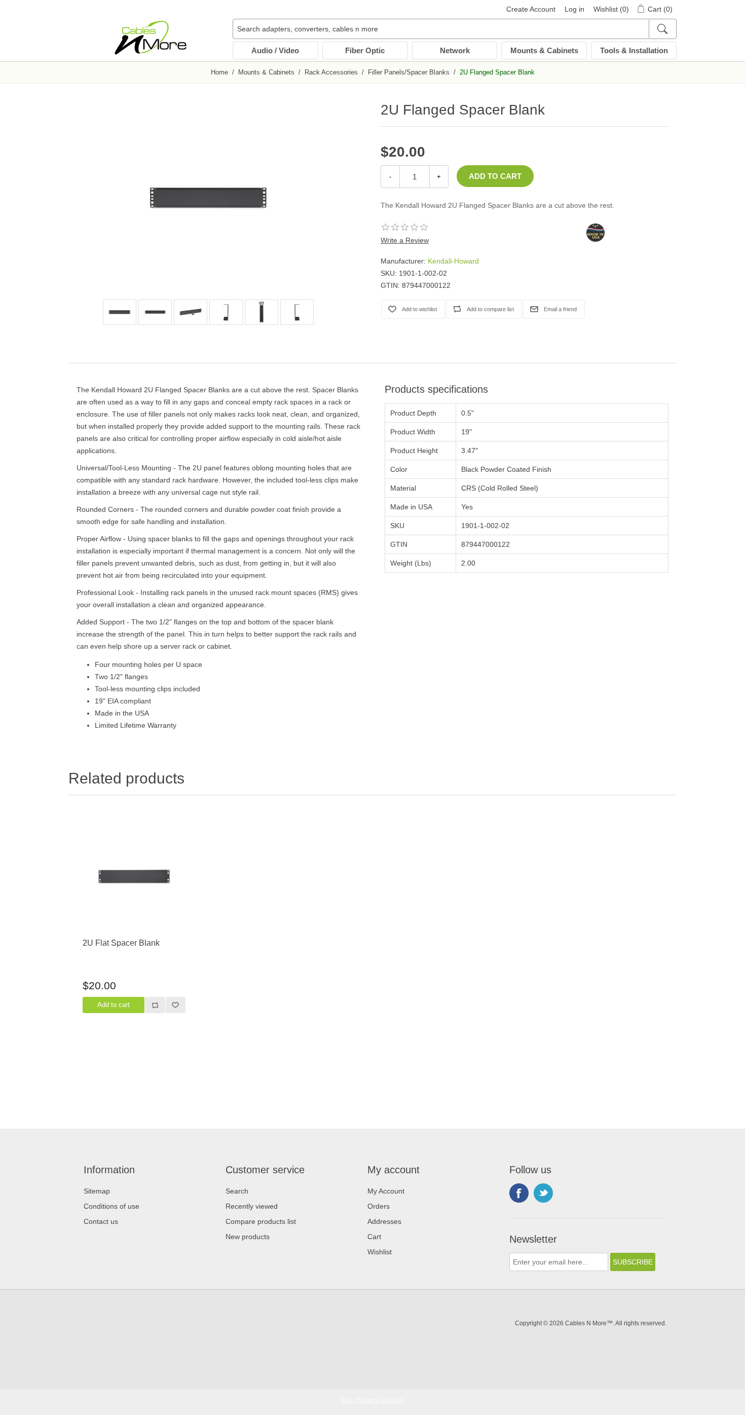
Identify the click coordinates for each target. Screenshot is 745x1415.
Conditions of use (111, 1206)
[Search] (662, 29)
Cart (374, 1237)
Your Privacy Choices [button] (372, 1400)
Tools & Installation (634, 50)
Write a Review (405, 240)
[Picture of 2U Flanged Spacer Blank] (119, 312)
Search (237, 1191)
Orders (378, 1206)
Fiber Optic (365, 50)
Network (455, 50)
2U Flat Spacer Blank (121, 943)
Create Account (530, 9)
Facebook (519, 1193)
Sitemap (97, 1191)
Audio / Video (275, 50)
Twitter (543, 1193)
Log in (574, 9)
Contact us (101, 1221)
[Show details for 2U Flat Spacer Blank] (134, 876)
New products (248, 1237)
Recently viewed (252, 1206)
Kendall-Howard (453, 261)
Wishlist (379, 1252)
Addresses (384, 1221)
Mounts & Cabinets (544, 50)
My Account (385, 1191)
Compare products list (261, 1221)
